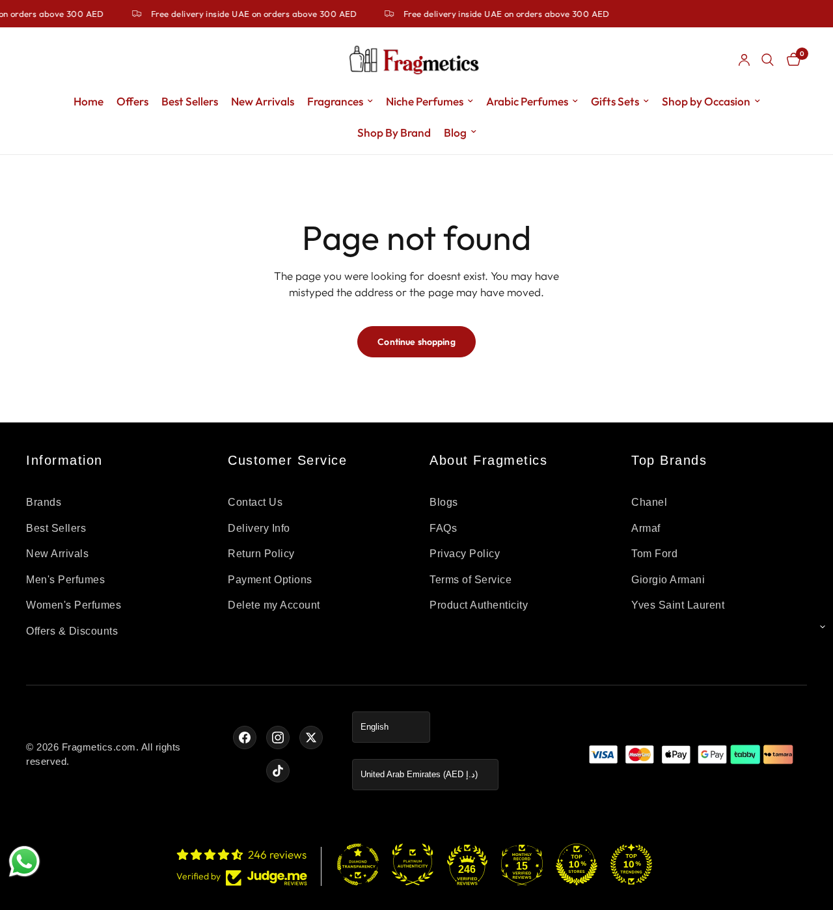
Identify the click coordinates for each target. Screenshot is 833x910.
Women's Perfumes (73, 605)
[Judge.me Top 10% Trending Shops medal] (631, 864)
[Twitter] (311, 737)
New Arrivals (262, 101)
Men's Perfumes (65, 579)
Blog (455, 132)
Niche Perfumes (424, 101)
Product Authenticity (479, 605)
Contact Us (255, 502)
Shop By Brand (394, 132)
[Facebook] (244, 737)
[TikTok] (278, 770)
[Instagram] (278, 737)
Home (88, 101)
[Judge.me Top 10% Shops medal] (576, 864)
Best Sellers (189, 101)
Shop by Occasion (706, 101)
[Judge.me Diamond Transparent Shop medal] (358, 864)
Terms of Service (471, 579)
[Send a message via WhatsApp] (24, 861)
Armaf (646, 528)
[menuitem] (88, 101)
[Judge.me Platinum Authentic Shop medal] (412, 864)
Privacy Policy (465, 553)
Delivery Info (259, 528)
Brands (43, 502)
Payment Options (270, 579)
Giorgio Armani (668, 579)
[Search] (767, 60)
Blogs (444, 502)
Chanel (649, 502)
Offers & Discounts (72, 631)
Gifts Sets (615, 101)
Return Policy (261, 553)
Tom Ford (654, 553)
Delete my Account (274, 605)
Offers (132, 101)
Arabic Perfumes (527, 101)
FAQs (443, 528)
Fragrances (335, 101)
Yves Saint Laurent (677, 605)
